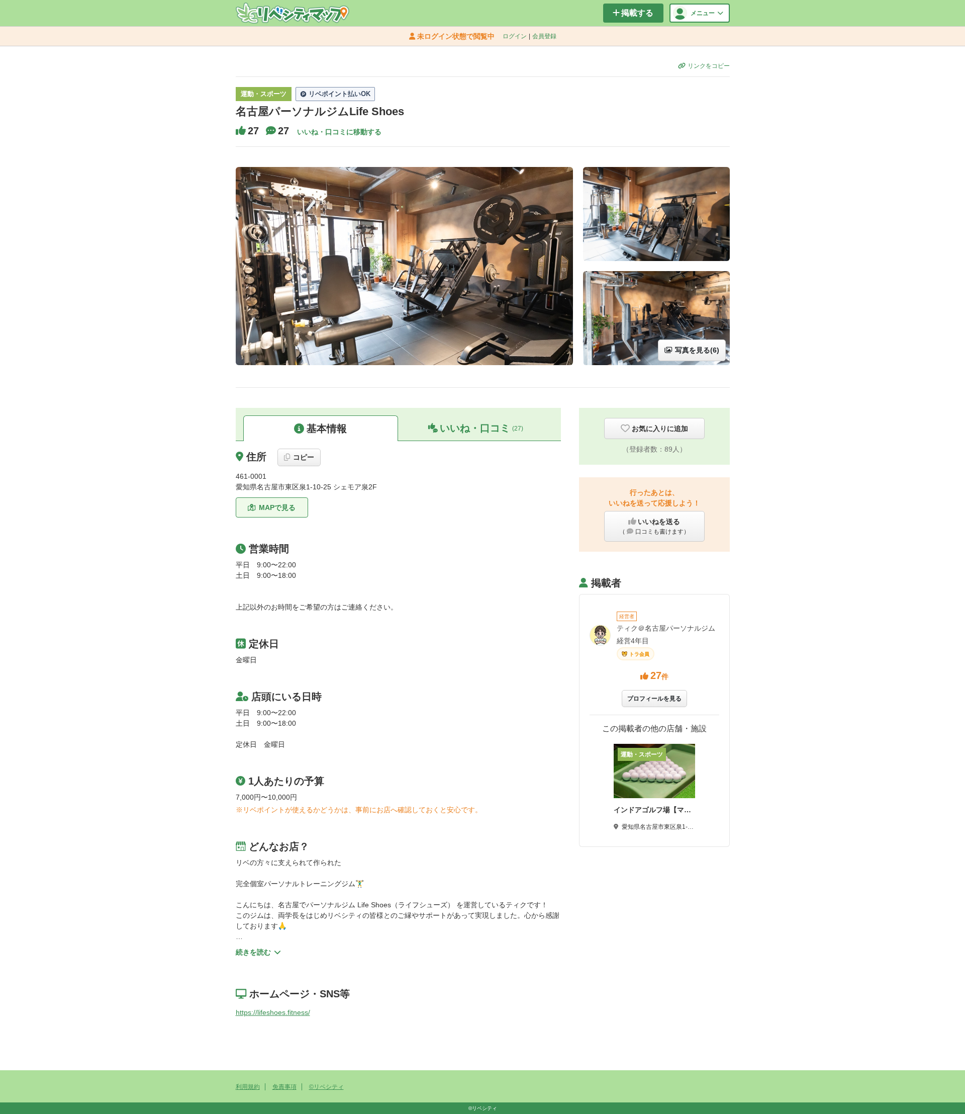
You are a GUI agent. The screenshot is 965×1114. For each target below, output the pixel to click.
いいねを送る (654, 526)
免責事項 (284, 1086)
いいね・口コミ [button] (481, 428)
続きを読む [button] (253, 952)
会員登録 (544, 36)
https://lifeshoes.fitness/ (273, 1012)
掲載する (637, 13)
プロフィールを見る (654, 698)
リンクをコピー (709, 65)
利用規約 (248, 1086)
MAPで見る (277, 507)
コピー (303, 457)
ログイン (515, 36)
